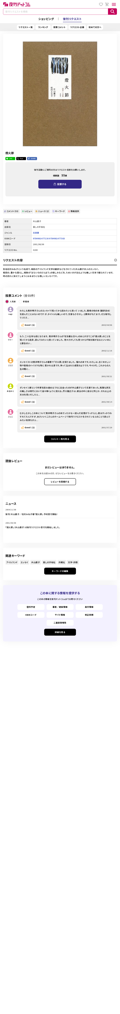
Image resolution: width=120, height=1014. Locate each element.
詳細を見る (60, 632)
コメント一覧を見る (60, 438)
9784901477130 (41, 238)
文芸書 (36, 232)
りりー (10, 340)
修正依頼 (89, 614)
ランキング (43, 27)
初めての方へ (95, 27)
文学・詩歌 (73, 562)
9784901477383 (57, 238)
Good (30, 324)
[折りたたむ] (115, 260)
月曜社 (62, 562)
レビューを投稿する (60, 481)
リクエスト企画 (77, 27)
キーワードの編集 (60, 571)
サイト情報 (60, 614)
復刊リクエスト (72, 19)
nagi (10, 314)
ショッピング (46, 19)
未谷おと (10, 391)
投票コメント (59, 27)
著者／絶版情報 (60, 606)
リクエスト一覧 (26, 27)
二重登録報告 (60, 622)
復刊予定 (31, 606)
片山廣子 (35, 562)
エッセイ (24, 562)
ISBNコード (31, 614)
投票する (61, 184)
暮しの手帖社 (49, 562)
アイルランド (12, 562)
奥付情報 (89, 606)
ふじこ (10, 416)
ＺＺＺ (10, 365)
